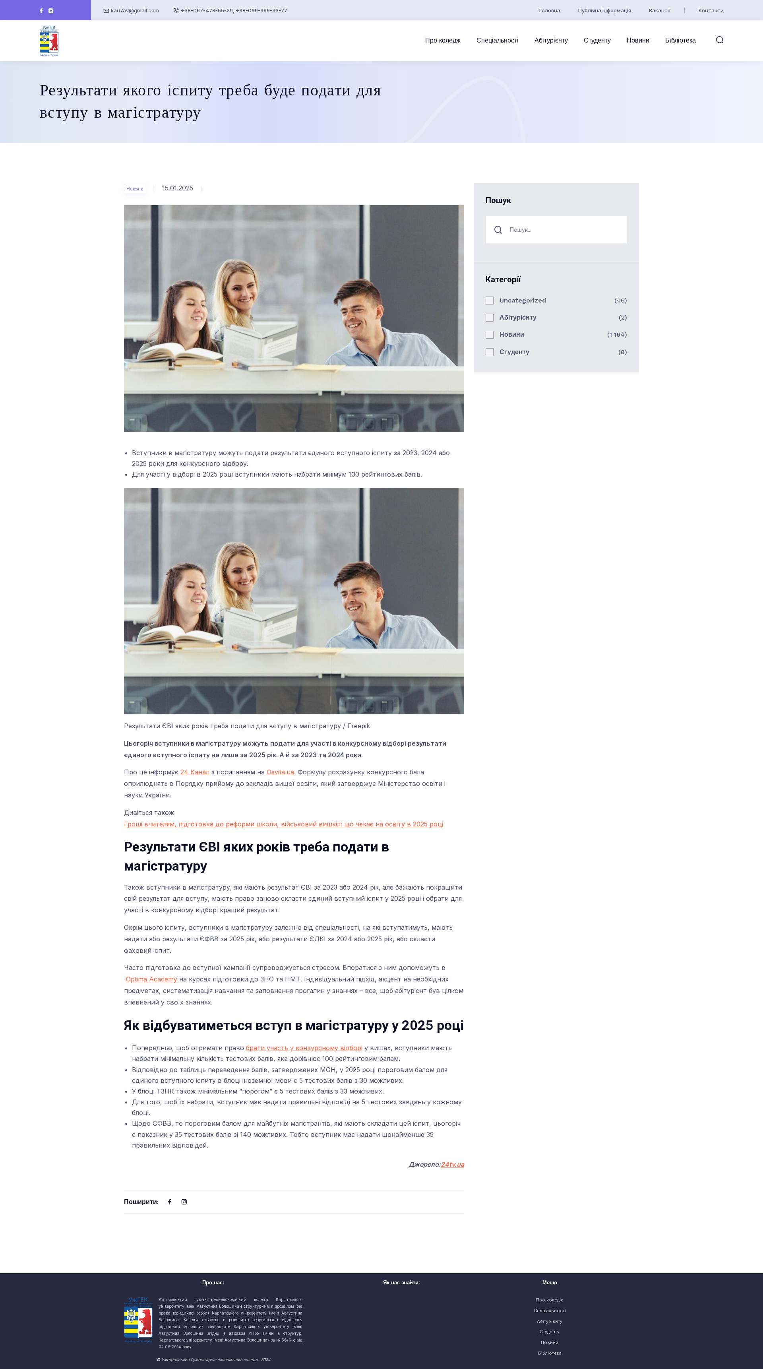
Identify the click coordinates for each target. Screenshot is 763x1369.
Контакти (711, 10)
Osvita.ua (280, 772)
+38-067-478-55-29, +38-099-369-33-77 (234, 10)
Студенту (597, 40)
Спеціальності (497, 40)
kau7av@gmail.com (135, 10)
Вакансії (660, 10)
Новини (638, 40)
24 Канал (194, 772)
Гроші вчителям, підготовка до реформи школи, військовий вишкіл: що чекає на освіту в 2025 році (283, 824)
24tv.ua (452, 1164)
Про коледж (443, 40)
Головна (549, 10)
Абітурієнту (551, 40)
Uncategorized (523, 300)
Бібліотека (680, 40)
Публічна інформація (604, 10)
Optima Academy (150, 979)
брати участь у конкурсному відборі (304, 1048)
